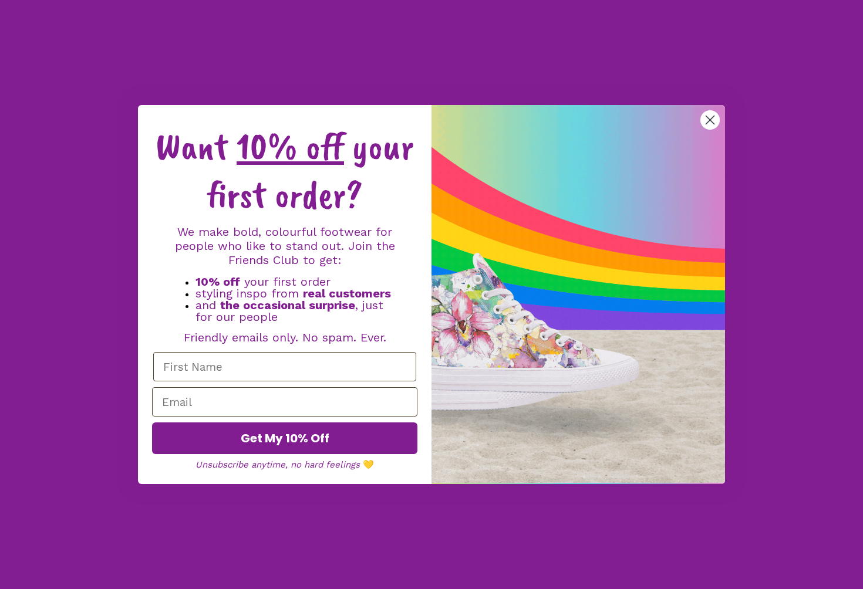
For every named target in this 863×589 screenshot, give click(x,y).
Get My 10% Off (285, 438)
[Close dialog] (710, 120)
